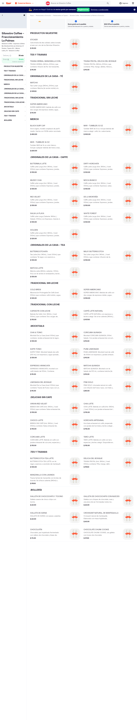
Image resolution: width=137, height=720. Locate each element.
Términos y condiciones (99, 10)
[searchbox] (77, 3)
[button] (24, 3)
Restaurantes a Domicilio (43, 15)
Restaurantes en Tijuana (60, 15)
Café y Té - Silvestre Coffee (10, 51)
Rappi (32, 15)
